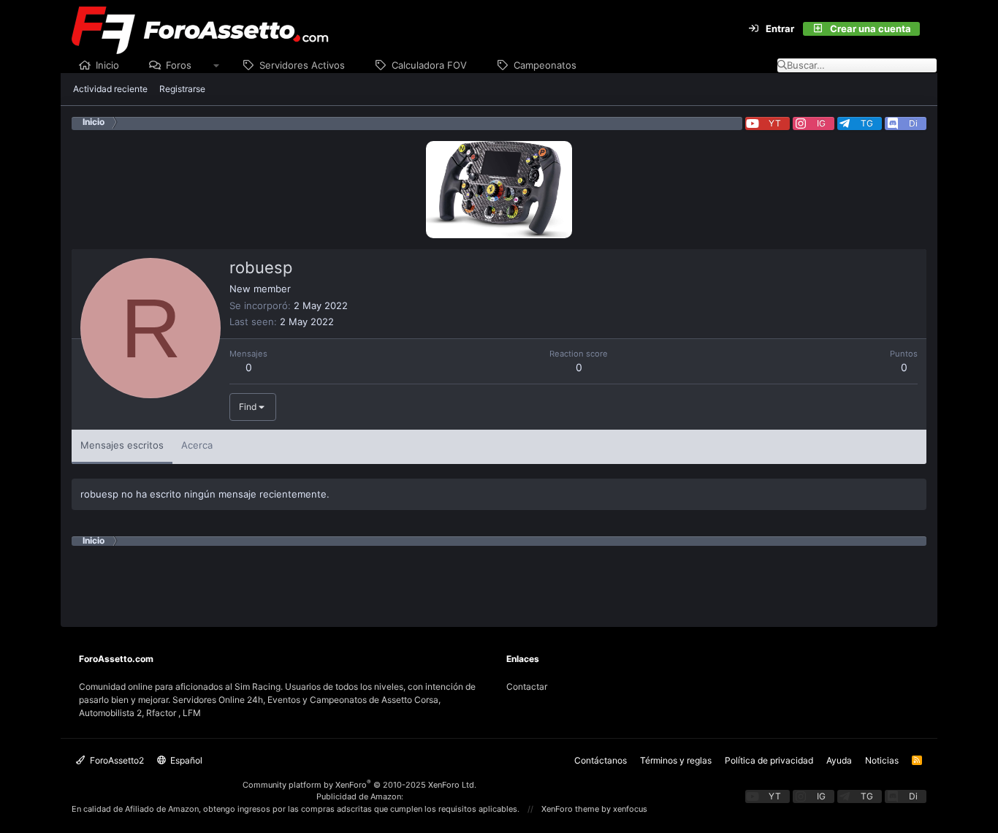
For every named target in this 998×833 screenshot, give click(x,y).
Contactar (526, 686)
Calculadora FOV (429, 65)
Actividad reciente (110, 88)
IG (821, 123)
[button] (216, 65)
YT (775, 123)
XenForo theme (570, 809)
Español (185, 760)
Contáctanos (600, 760)
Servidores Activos (302, 65)
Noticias (882, 760)
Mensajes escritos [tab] (122, 445)
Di (913, 123)
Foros (178, 65)
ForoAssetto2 (116, 760)
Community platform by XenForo (359, 785)
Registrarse (182, 88)
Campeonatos (545, 65)
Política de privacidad (769, 760)
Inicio (107, 65)
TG (867, 123)
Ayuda (839, 760)
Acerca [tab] (197, 445)
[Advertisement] (499, 579)
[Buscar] (928, 29)
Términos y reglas (676, 760)
